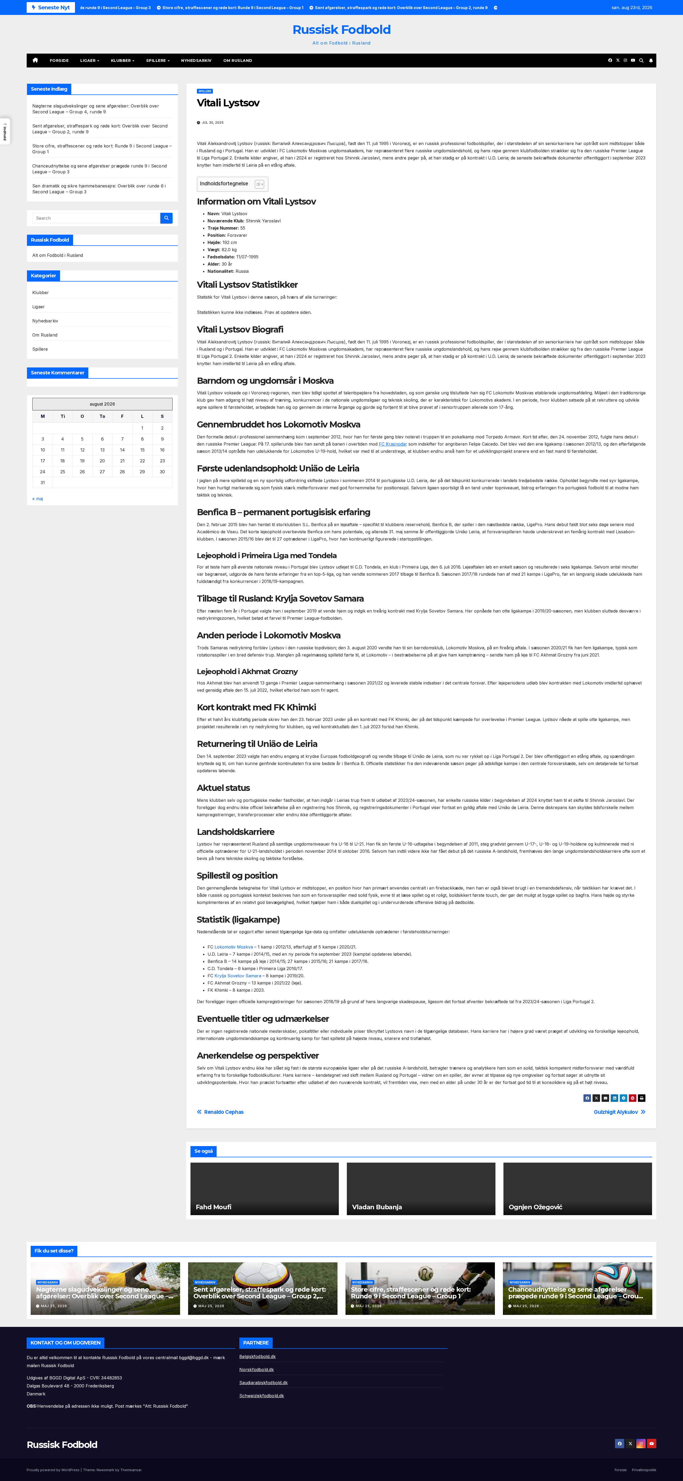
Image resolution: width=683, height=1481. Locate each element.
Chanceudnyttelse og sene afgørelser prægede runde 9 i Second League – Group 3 (575, 1296)
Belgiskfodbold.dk (257, 1356)
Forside (59, 60)
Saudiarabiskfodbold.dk (263, 1382)
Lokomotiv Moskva (234, 947)
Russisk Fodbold (341, 29)
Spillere (156, 60)
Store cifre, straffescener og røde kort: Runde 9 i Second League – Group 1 (411, 1293)
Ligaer (88, 60)
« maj (37, 498)
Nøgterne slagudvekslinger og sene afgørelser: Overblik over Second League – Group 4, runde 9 (102, 1296)
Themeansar (130, 1470)
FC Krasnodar (393, 444)
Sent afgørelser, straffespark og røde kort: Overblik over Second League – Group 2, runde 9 (259, 1296)
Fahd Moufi (213, 1207)
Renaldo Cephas (224, 1112)
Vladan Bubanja (377, 1207)
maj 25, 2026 (54, 1306)
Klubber (121, 60)
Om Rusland (237, 60)
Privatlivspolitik (644, 1470)
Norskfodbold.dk (256, 1369)
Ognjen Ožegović (535, 1207)
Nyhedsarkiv (196, 60)
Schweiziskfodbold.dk (261, 1395)
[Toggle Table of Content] (257, 184)
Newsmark (105, 1470)
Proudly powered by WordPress (54, 1470)
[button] (641, 60)
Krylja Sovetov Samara (238, 975)
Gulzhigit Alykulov (616, 1112)
